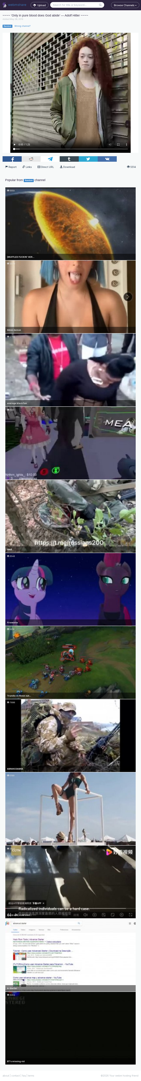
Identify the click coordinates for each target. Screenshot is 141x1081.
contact (15, 1075)
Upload (41, 5)
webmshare (16, 5)
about (6, 1075)
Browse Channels (124, 5)
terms (31, 1075)
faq (24, 1075)
